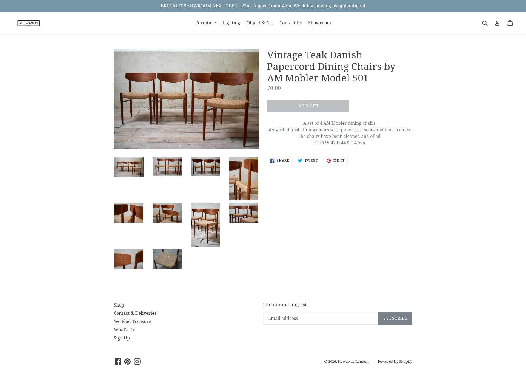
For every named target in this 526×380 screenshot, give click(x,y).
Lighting (231, 22)
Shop (119, 305)
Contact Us (290, 22)
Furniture (205, 22)
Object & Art (260, 22)
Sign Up (122, 338)
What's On (124, 329)
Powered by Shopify (395, 361)
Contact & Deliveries (135, 313)
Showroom (319, 22)
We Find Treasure (132, 321)
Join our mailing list (285, 304)
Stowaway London (353, 361)
